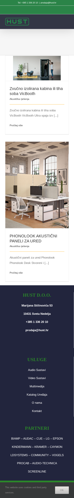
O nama (37, 402)
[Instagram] (37, 344)
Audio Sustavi (37, 370)
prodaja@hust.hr (48, 3)
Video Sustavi (37, 378)
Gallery (41, 63)
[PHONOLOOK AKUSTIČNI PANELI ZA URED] (37, 185)
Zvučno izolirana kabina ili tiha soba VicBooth (32, 63)
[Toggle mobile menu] (67, 21)
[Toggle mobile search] (59, 21)
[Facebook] (31, 344)
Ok (62, 490)
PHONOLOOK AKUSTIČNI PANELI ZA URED (32, 180)
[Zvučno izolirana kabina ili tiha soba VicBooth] (37, 68)
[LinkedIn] (42, 344)
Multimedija (37, 386)
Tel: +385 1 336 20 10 (28, 3)
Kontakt (37, 411)
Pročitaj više (16, 125)
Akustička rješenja (19, 99)
